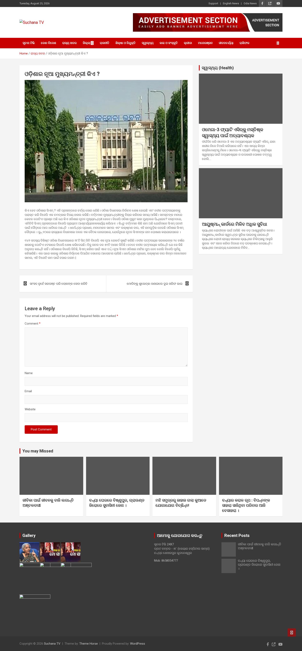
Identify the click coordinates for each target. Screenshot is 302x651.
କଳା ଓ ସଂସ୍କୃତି (169, 43)
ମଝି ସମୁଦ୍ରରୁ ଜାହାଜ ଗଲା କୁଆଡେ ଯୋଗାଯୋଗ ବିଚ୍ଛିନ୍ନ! (181, 503)
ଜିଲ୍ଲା (86, 43)
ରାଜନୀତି (104, 43)
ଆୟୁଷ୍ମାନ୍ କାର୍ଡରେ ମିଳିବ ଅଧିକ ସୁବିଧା (234, 224)
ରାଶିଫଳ (244, 43)
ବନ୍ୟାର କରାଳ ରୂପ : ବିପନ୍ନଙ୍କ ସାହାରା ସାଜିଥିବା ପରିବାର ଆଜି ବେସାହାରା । (246, 505)
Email (28, 391)
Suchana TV (52, 643)
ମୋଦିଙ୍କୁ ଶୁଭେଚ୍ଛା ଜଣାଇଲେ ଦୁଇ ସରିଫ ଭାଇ (154, 284)
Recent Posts (237, 535)
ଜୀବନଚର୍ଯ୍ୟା (226, 43)
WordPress (137, 643)
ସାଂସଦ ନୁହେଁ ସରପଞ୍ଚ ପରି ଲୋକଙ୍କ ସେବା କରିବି (58, 284)
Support (213, 3)
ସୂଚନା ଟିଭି (29, 43)
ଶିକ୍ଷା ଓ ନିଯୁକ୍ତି (125, 43)
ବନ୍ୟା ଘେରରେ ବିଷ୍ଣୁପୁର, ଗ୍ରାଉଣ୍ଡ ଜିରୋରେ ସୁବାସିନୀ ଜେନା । (116, 503)
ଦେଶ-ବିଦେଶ (48, 43)
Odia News (250, 3)
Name (29, 373)
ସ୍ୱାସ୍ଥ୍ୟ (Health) (218, 67)
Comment (32, 323)
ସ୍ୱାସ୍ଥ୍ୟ (147, 43)
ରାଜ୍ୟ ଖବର (69, 43)
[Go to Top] (292, 632)
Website (30, 409)
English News (231, 3)
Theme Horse (88, 643)
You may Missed (37, 451)
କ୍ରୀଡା (188, 43)
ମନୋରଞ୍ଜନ (205, 43)
